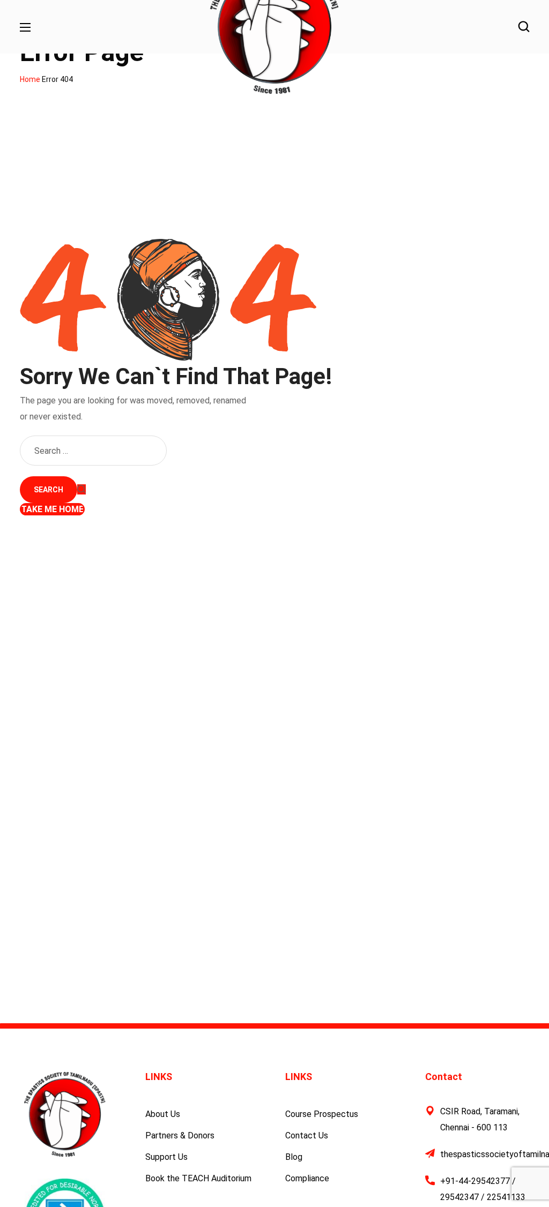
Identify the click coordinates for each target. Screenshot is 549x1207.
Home (30, 79)
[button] (523, 27)
